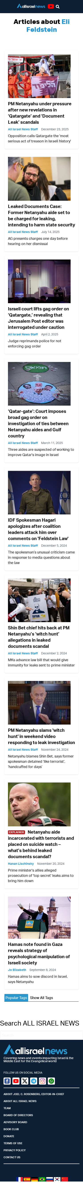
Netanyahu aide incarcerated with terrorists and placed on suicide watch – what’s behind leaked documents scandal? (41, 844)
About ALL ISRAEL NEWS (20, 1101)
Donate (9, 1136)
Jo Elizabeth (17, 970)
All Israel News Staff (23, 129)
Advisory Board (15, 1122)
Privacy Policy (15, 1150)
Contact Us (12, 1157)
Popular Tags (16, 997)
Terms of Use (13, 1143)
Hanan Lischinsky (21, 863)
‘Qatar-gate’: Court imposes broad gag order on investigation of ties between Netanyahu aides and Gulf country (38, 423)
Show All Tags (41, 997)
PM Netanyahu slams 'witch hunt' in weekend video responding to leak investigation (41, 736)
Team (7, 1108)
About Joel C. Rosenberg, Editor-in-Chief (34, 1094)
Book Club (11, 1129)
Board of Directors (18, 1115)
